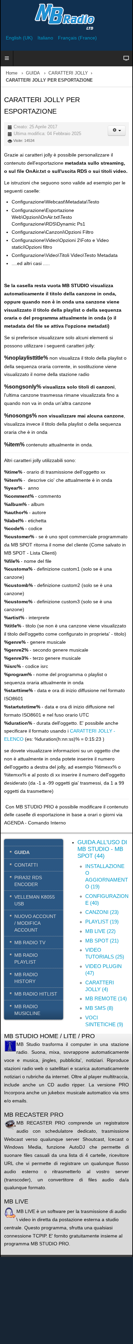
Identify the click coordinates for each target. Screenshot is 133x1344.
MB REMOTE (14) (106, 998)
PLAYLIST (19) (102, 921)
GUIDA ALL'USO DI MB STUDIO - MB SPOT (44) (102, 849)
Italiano (46, 37)
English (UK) (20, 37)
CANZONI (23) (102, 912)
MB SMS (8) (99, 1008)
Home (11, 73)
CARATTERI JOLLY (68, 73)
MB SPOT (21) (102, 941)
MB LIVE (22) (100, 931)
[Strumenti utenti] (116, 131)
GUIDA (33, 73)
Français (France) (77, 37)
